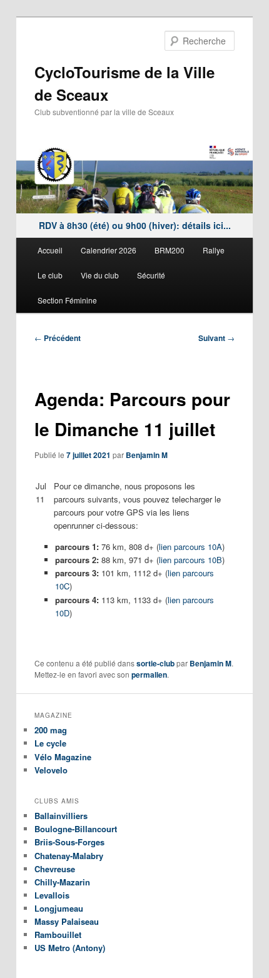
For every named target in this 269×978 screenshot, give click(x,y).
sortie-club (155, 663)
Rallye (214, 250)
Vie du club (100, 275)
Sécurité (151, 275)
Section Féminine (67, 300)
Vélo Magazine (62, 757)
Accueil (50, 250)
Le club (50, 275)
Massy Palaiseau (66, 921)
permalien (149, 674)
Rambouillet (57, 934)
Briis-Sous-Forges (69, 842)
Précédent (57, 338)
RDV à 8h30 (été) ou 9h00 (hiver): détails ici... (135, 225)
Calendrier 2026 (108, 250)
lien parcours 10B (190, 560)
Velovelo (51, 770)
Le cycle (50, 743)
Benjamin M (147, 455)
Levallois (51, 895)
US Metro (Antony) (69, 948)
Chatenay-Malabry (68, 856)
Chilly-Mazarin (62, 882)
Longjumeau (58, 908)
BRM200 (170, 250)
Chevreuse (54, 869)
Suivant (216, 338)
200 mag (50, 730)
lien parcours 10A (190, 547)
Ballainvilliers (61, 816)
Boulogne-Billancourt (75, 829)
